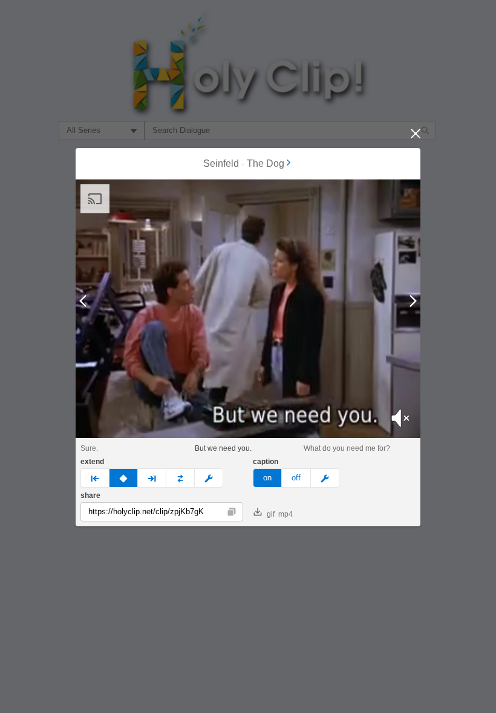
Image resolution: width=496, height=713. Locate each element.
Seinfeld (221, 163)
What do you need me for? (347, 448)
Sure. (89, 448)
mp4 (285, 514)
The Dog (265, 163)
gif (271, 514)
